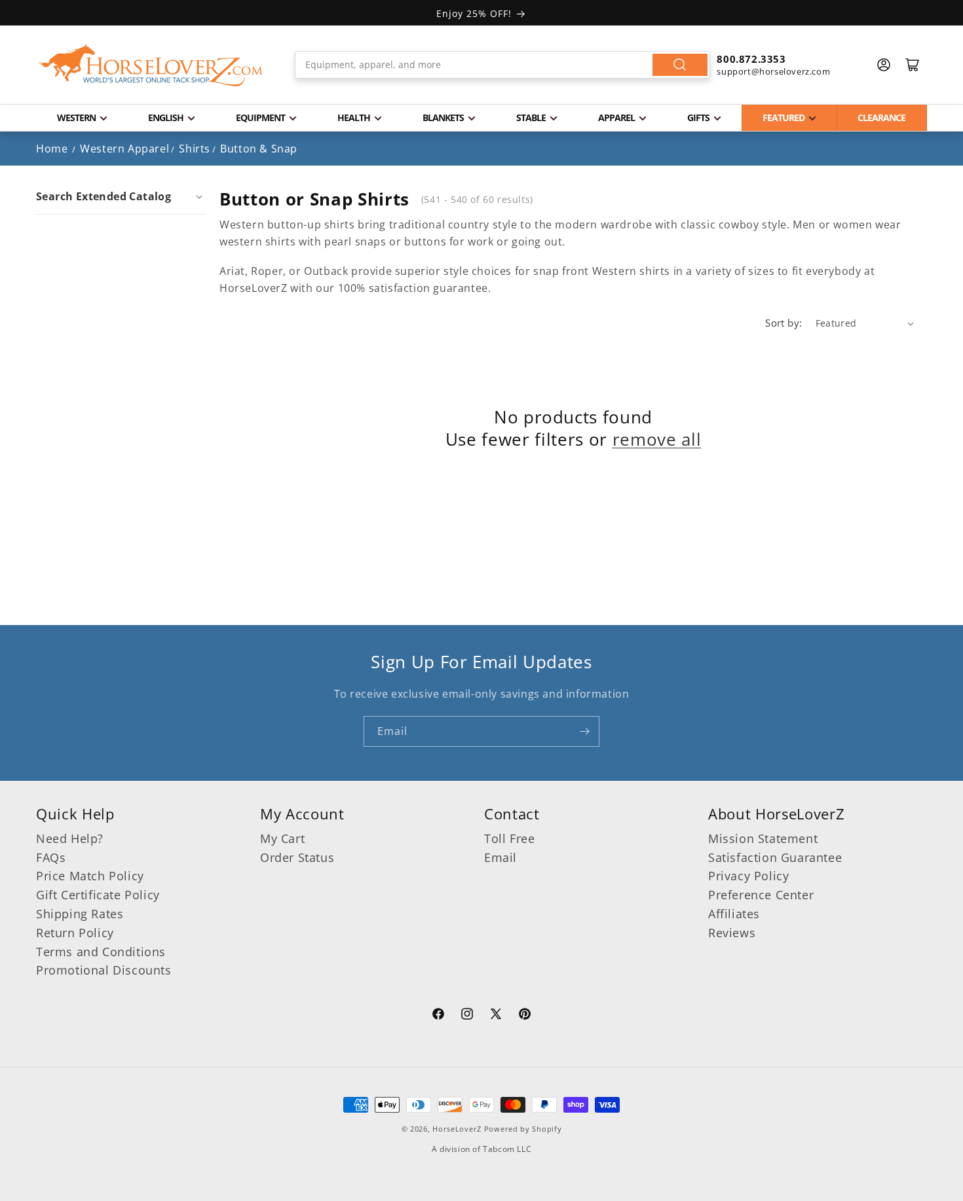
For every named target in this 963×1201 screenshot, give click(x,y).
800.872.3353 (751, 58)
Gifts (698, 117)
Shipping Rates (79, 914)
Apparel (616, 117)
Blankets (443, 117)
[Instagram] (467, 1015)
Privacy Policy (748, 876)
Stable (531, 117)
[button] (121, 196)
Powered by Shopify (523, 1129)
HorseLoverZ (457, 1129)
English (165, 117)
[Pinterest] (524, 1015)
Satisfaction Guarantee (775, 857)
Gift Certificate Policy (98, 895)
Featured (783, 117)
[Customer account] (883, 64)
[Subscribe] (584, 731)
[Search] (680, 65)
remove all (657, 440)
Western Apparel (124, 148)
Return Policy (75, 933)
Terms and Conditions (101, 951)
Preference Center (761, 895)
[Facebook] (438, 1015)
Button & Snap (258, 148)
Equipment (260, 117)
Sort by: (783, 322)
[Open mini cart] (912, 64)
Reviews (731, 933)
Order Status (297, 857)
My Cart (282, 838)
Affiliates (734, 914)
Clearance (881, 117)
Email (500, 857)
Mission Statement (763, 838)
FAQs (51, 857)
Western (76, 117)
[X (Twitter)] (496, 1015)
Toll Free (509, 838)
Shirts (194, 148)
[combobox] (503, 65)
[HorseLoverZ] (150, 65)
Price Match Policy (90, 876)
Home (51, 148)
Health (353, 117)
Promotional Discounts (104, 970)
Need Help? (70, 838)
